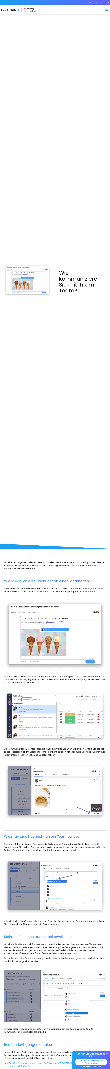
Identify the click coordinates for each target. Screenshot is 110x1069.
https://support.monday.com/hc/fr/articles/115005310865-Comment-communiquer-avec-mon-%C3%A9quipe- (53, 1065)
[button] (107, 9)
